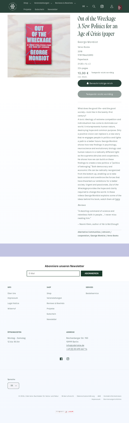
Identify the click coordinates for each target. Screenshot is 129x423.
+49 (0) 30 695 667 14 (76, 349)
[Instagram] (102, 6)
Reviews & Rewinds (55, 303)
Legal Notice (13, 303)
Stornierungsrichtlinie (112, 399)
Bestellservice (92, 293)
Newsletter (52, 319)
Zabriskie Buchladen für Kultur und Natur (42, 396)
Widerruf (12, 309)
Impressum (13, 298)
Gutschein (51, 314)
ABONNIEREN (92, 273)
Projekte (50, 309)
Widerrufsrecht (68, 396)
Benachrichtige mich (101, 83)
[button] (27, 3)
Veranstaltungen (54, 298)
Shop (49, 293)
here (117, 199)
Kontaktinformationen (112, 396)
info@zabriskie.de (75, 345)
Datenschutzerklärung (86, 396)
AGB (99, 396)
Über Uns (12, 293)
